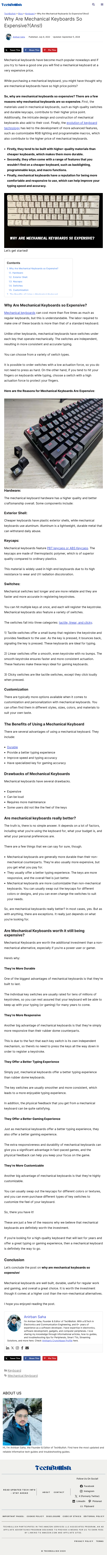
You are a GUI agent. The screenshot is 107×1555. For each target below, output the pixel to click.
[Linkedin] (7, 1348)
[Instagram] (17, 1348)
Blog (20, 13)
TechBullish (10, 13)
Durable (12, 747)
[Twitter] (12, 1348)
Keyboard (30, 13)
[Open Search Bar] (93, 4)
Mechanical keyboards (19, 312)
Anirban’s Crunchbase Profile (57, 1340)
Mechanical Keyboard (23, 1375)
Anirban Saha (19, 37)
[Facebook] (22, 1348)
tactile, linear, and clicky (75, 622)
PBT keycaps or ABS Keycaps (67, 548)
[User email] (27, 1348)
